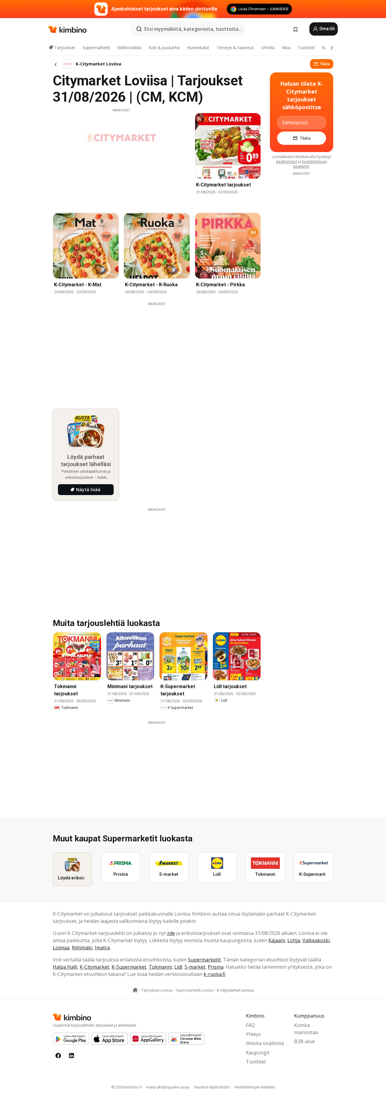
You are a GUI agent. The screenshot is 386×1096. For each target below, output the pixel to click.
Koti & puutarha (164, 47)
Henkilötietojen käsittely (254, 1087)
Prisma (215, 967)
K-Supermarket (129, 967)
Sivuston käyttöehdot (212, 1087)
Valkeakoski (316, 940)
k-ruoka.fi (214, 974)
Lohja (293, 940)
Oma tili (326, 28)
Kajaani (276, 940)
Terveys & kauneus (235, 47)
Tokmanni (160, 967)
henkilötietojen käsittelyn (310, 164)
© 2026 (126, 1087)
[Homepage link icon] (135, 990)
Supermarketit (96, 47)
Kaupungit (258, 1052)
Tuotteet (306, 47)
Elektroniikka (129, 47)
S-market (195, 967)
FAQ (250, 1025)
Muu (286, 47)
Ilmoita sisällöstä (265, 1043)
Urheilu (268, 47)
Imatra (102, 947)
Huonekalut (198, 47)
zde (171, 933)
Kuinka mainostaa (306, 1029)
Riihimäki (82, 947)
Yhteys (253, 1034)
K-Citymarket (94, 967)
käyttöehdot (286, 161)
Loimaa (61, 947)
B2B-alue (304, 1041)
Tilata (325, 63)
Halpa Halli (65, 967)
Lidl (178, 967)
